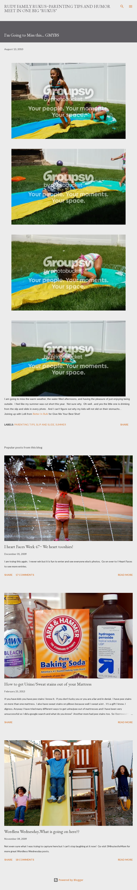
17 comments (25, 574)
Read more (125, 574)
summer (60, 424)
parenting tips (24, 424)
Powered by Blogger (70, 880)
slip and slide (45, 424)
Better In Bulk (40, 413)
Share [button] (124, 424)
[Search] (122, 6)
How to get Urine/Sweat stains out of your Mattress (48, 684)
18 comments (25, 859)
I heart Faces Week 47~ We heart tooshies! (38, 546)
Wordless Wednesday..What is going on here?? (42, 831)
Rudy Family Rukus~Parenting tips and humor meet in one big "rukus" (57, 8)
